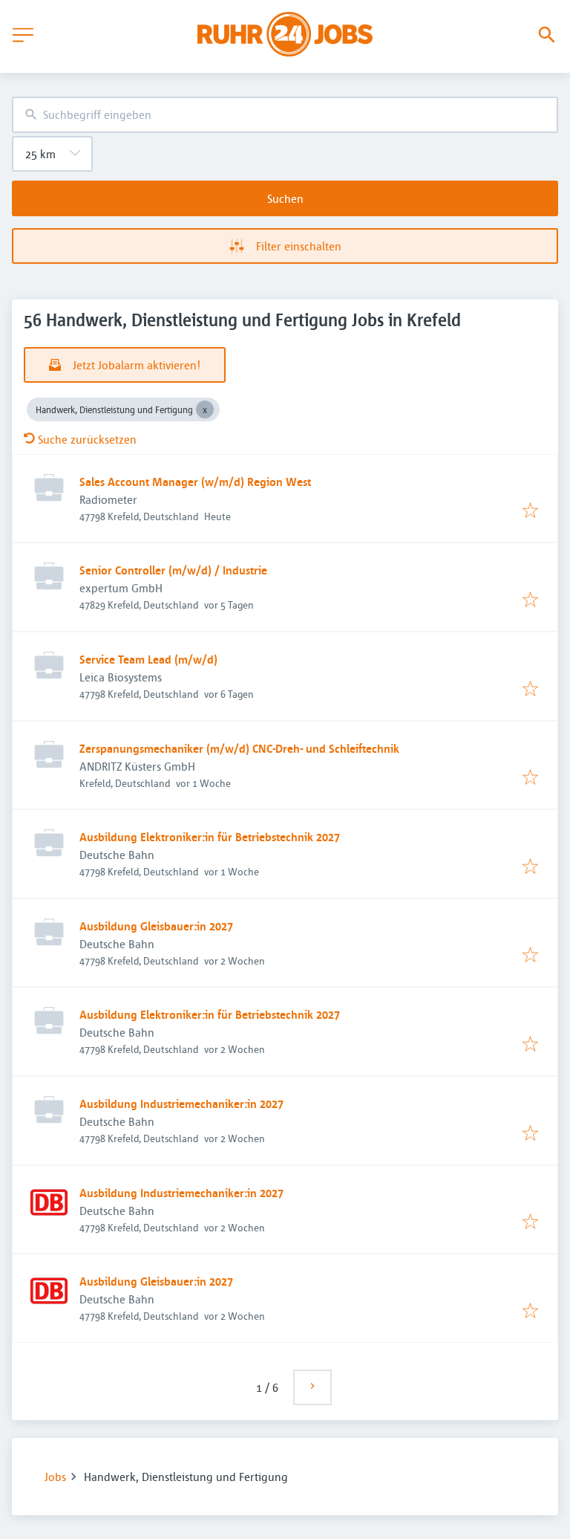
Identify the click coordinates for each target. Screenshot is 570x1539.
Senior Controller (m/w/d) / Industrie (173, 570)
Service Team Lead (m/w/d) (148, 659)
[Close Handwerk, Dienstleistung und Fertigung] (205, 409)
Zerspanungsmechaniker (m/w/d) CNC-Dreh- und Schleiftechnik (239, 748)
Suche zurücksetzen (87, 439)
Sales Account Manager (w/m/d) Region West (195, 481)
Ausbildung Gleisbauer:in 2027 (156, 925)
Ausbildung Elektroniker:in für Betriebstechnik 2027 (209, 836)
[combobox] (285, 115)
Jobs (55, 1476)
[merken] (530, 511)
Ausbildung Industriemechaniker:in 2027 (181, 1103)
